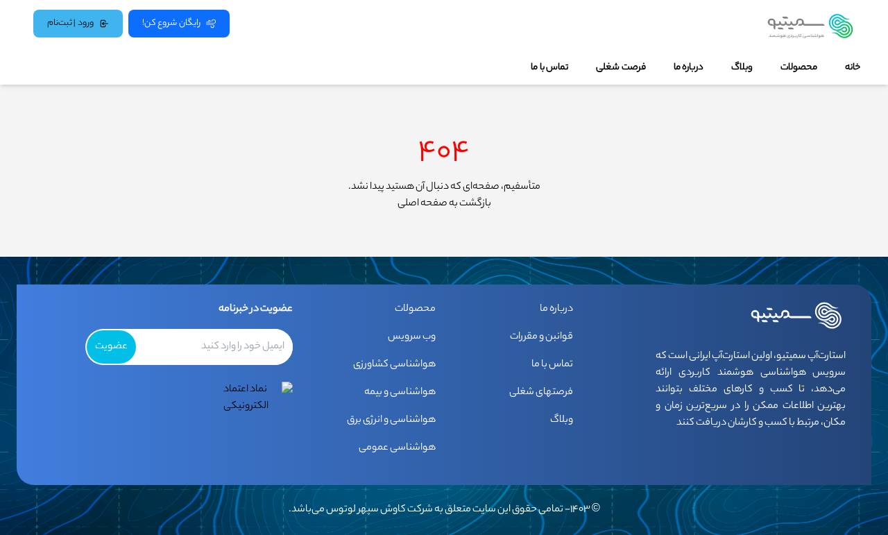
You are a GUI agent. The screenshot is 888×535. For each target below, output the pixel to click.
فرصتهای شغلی (541, 392)
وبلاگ (742, 68)
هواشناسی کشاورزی (394, 365)
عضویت (111, 347)
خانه (852, 68)
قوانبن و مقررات (541, 337)
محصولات (798, 68)
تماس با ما (549, 68)
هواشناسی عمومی (397, 448)
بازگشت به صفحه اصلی (444, 204)
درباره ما (688, 68)
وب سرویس (412, 337)
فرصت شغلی (620, 68)
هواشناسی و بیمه (400, 392)
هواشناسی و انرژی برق (391, 420)
